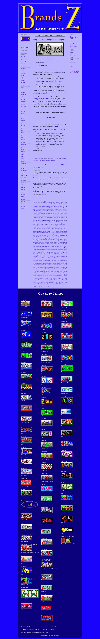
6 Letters (52, 202)
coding (56, 209)
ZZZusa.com (49, 286)
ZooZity (48, 279)
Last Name (39, 228)
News (53, 232)
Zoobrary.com (40, 278)
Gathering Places (55, 220)
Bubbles (37, 207)
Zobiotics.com (46, 274)
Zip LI (52, 270)
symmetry (49, 248)
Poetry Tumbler (60, 236)
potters (34, 238)
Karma (52, 227)
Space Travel (52, 246)
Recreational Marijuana (50, 240)
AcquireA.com (40, 203)
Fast (51, 217)
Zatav (44, 259)
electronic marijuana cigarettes (62, 216)
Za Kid (48, 256)
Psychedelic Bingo (36, 239)
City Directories (48, 209)
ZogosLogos (55, 275)
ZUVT (47, 282)
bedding (62, 205)
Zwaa (59, 282)
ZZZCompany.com (56, 285)
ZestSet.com (23, 118)
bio (40, 206)
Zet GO (41, 267)
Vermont (54, 252)
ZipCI (60, 270)
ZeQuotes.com (58, 264)
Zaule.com (58, 259)
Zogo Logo (65, 274)
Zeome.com (42, 263)
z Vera (39, 256)
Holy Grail (56, 158)
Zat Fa (42, 259)
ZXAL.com (41, 283)
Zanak (54, 257)
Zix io (45, 272)
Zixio (48, 272)
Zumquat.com (43, 282)
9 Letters (65, 202)
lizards (61, 228)
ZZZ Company (61, 283)
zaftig (34, 257)
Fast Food (58, 217)
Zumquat (38, 282)
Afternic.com (61, 203)
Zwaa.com (62, 282)
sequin (63, 243)
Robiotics (42, 242)
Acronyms (45, 203)
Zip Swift (57, 270)
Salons (36, 243)
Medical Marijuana (63, 231)
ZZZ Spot (65, 283)
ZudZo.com (23, 192)
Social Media (35, 246)
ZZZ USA (38, 285)
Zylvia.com (48, 283)
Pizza (48, 235)
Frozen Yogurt (35, 220)
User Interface (38, 252)
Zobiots (50, 274)
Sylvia (47, 248)
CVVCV (58, 213)
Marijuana (40, 231)
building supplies (44, 207)
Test (47, 249)
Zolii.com (23, 173)
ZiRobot (61, 271)
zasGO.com (39, 259)
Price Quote (45, 238)
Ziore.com (40, 270)
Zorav (55, 279)
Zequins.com (42, 264)
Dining (34, 216)
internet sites (38, 227)
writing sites (64, 255)
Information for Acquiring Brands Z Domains (51, 225)
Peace (34, 235)
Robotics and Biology (60, 242)
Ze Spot (55, 260)
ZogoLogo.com (39, 275)
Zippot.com (41, 271)
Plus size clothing (50, 236)
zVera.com (56, 282)
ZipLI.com (34, 271)
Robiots (46, 242)
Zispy (34, 272)
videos (40, 160)
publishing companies (51, 239)
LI (50, 228)
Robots (65, 242)
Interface (65, 225)
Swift (45, 248)
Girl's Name (40, 221)
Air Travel (65, 203)
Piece (45, 235)
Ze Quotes (51, 260)
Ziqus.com (54, 271)
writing (60, 255)
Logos (49, 229)
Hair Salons (60, 221)
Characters (65, 207)
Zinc (64, 268)
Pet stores (36, 235)
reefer (55, 240)
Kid (54, 227)
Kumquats (34, 228)
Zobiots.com (54, 274)
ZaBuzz (54, 256)
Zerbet (62, 264)
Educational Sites (54, 216)
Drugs (40, 216)
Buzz (48, 207)
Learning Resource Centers (45, 228)
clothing (52, 209)
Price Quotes (49, 238)
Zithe (40, 272)
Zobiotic (34, 274)
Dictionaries (55, 214)
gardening (49, 220)
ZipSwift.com (48, 271)
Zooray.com (35, 279)
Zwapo (66, 282)
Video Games (35, 160)
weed (60, 253)
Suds (34, 248)
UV (41, 252)
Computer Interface (51, 210)
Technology (43, 249)
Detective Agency (46, 214)
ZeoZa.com (54, 263)
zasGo (35, 259)
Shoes (49, 244)
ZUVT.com (50, 282)
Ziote (43, 270)
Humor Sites (50, 224)
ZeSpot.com (23, 96)
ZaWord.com (65, 259)
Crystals (46, 213)
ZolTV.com (23, 172)
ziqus (52, 271)
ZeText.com (47, 267)
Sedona (44, 243)
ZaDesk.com (65, 256)
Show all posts (58, 35)
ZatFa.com (52, 259)
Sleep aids (55, 244)
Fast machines (62, 217)
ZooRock (38, 279)
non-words (65, 232)
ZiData (34, 268)
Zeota (45, 263)
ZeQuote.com (50, 264)
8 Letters (61, 202)
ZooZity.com (52, 279)
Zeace (60, 260)
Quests (62, 158)
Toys (49, 250)
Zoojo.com (54, 278)
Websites (57, 253)
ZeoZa (51, 263)
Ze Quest (43, 160)
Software (45, 246)
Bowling (62, 206)
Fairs (39, 217)
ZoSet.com (64, 279)
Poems (54, 236)
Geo (61, 220)
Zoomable (59, 278)
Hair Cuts (56, 221)
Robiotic (39, 242)
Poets (65, 236)
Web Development (49, 253)
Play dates (38, 236)
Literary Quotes (57, 228)
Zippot (38, 271)
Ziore (37, 270)
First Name (38, 218)
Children (34, 209)
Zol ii (65, 275)
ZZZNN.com (65, 285)
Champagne (61, 207)
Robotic (51, 242)
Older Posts (64, 164)
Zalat (48, 257)
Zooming (63, 278)
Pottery (36, 238)
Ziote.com (45, 270)
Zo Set (59, 272)
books (53, 206)
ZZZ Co (57, 283)
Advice (48, 203)
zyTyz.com (53, 283)
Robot (48, 242)
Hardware (35, 223)
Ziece (53, 268)
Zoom (57, 278)
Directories (37, 216)
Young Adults (35, 256)
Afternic (57, 203)
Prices (53, 238)
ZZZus (39, 286)
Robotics (54, 242)
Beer (39, 206)
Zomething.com (24, 175)
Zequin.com (35, 264)
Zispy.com (37, 272)
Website (54, 253)
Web (44, 253)
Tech (65, 248)
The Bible (55, 249)
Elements (34, 217)
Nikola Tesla (61, 232)
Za (40, 256)
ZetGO (50, 267)
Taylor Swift (62, 248)
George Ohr (35, 221)
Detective (41, 214)
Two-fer (34, 252)
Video (65, 158)
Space (49, 246)
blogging (50, 206)
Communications (64, 209)
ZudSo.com (23, 191)
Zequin (66, 263)
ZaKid (42, 257)
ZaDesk (61, 256)
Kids (63, 227)
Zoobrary (35, 278)
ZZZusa (45, 286)
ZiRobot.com (65, 271)
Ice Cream (55, 224)
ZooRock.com (42, 279)
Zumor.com (35, 282)
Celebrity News (56, 207)
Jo (48, 227)
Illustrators (35, 225)
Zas (65, 257)
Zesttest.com (38, 267)
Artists (53, 205)
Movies (43, 232)
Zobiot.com (65, 272)
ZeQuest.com (50, 117)
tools (42, 250)
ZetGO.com (54, 267)
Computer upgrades (39, 211)
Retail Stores (35, 242)
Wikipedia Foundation (38, 131)
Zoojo (51, 278)
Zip (48, 270)
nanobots (46, 232)
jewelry (46, 227)
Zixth (53, 272)
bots (60, 206)
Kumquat (65, 227)
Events (37, 217)
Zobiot (62, 272)
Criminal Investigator (41, 213)
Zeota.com (48, 263)
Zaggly (36, 257)
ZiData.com (37, 268)
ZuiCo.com (23, 194)
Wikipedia (55, 126)
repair (57, 240)
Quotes (36, 240)
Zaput (60, 257)
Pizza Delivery (55, 235)
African (55, 203)
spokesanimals (57, 246)
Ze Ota (42, 260)
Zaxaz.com (36, 260)
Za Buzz (42, 256)
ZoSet (61, 279)
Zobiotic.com (38, 274)
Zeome (38, 263)
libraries (53, 228)
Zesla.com (23, 116)
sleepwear (63, 244)
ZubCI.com (23, 189)
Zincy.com (34, 270)
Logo (47, 229)
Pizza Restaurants (61, 235)
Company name (37, 210)
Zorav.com (58, 279)
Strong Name (65, 246)
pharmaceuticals (42, 235)
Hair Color (47, 221)
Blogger (56, 635)
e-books (43, 216)
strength (61, 246)
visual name (35, 253)
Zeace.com (63, 260)
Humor (46, 224)
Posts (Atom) (40, 167)
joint (50, 227)
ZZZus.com (42, 286)
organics (54, 234)
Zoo (52, 276)
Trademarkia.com (44, 98)
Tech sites (39, 249)
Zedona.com (23, 101)
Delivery (38, 214)
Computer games (43, 158)
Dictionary (59, 214)
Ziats (63, 267)
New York (50, 232)
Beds (37, 206)
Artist (50, 205)
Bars (59, 205)
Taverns (58, 248)
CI (43, 209)
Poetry (57, 236)
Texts (53, 249)
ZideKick (45, 268)
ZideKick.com (49, 268)
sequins (66, 243)
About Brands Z (35, 203)
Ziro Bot (58, 271)
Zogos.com (50, 275)
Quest (60, 158)
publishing (45, 239)
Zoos (46, 279)
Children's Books (39, 209)
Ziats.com (65, 267)
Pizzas (35, 236)
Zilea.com (61, 268)
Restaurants (60, 240)
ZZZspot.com (35, 286)
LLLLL (64, 228)
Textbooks (50, 249)
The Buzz (59, 249)
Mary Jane (53, 231)
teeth (45, 249)
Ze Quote (48, 260)
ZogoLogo (34, 275)
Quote (61, 239)
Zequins (38, 264)
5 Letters (47, 202)
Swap (36, 248)
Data (66, 213)
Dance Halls (63, 213)
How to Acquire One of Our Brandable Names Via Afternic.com (74, 45)
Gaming (51, 158)
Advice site (52, 203)
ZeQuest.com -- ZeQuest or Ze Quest (49, 39)
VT (43, 253)
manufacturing (35, 231)
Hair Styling (65, 221)
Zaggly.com (39, 257)
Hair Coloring (51, 221)
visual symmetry (39, 253)
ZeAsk (66, 260)
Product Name (56, 238)
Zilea (58, 268)
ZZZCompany (50, 285)
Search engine (40, 243)
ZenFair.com (23, 102)
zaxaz (34, 260)
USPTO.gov (36, 98)
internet (34, 227)
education (49, 216)
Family (42, 217)
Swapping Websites (40, 248)
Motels (37, 232)
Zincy (66, 268)
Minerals (34, 232)
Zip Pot (54, 270)
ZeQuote (46, 264)
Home (47, 164)
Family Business (47, 217)
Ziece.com (55, 268)
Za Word (51, 256)
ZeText (44, 267)
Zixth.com (56, 272)
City (44, 209)
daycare (34, 214)
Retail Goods (65, 240)
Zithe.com (42, 272)
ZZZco (42, 285)
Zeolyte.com (35, 263)
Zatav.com (46, 259)
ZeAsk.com (23, 89)
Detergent (51, 214)
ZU (66, 279)
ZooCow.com (48, 278)
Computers (45, 212)
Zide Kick (41, 268)
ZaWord (61, 259)
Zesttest (34, 267)
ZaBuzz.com (58, 256)
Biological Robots (45, 206)
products (60, 238)
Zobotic (57, 274)
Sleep (51, 244)
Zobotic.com (61, 274)
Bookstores (57, 206)
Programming (65, 238)
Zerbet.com (65, 264)
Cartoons (51, 207)
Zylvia (45, 283)
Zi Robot (60, 267)
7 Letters (38, 158)
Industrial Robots (40, 225)
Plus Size (45, 236)
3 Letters (38, 202)
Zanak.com (57, 257)
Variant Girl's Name (46, 252)
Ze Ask (40, 260)
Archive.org (43, 192)
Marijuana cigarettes (46, 231)
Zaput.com (62, 257)
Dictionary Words (64, 214)
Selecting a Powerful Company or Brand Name (54, 243)
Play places (42, 236)
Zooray (66, 278)
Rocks (34, 243)
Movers (40, 232)
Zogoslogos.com (59, 275)
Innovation (62, 225)
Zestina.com (23, 120)
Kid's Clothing (58, 227)
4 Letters (42, 202)
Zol (63, 275)
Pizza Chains (51, 235)
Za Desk (45, 256)
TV (53, 250)
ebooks (46, 216)
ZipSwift (44, 271)
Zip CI (50, 270)
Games (48, 158)
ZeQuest (47, 160)
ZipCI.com (63, 270)
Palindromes (62, 234)
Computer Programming (59, 210)
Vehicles (51, 252)
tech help (35, 249)
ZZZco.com (45, 285)
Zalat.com (51, 257)
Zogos (43, 275)
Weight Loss (63, 253)
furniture (39, 220)
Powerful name (40, 238)
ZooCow (43, 278)
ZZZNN (61, 285)
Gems (59, 220)
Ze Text (57, 260)
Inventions (43, 227)
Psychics (40, 239)
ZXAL (38, 283)
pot (66, 236)
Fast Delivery (54, 217)
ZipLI (66, 270)
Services (34, 244)
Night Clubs (57, 232)
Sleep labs (59, 244)
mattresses (57, 231)
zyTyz (51, 283)
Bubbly (40, 207)
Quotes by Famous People (41, 240)
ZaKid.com (45, 257)
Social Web (40, 246)
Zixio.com (50, 272)
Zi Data (57, 267)
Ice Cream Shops (60, 224)
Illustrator (65, 224)
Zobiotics (42, 274)
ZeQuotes (54, 264)
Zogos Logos (46, 275)
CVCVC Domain (52, 213)
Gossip (43, 221)
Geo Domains (64, 220)
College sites (59, 209)
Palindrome (58, 234)
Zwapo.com (35, 283)
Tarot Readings (54, 248)
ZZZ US (34, 285)
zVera (53, 282)
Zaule (55, 259)
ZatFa (50, 259)
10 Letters (35, 202)
